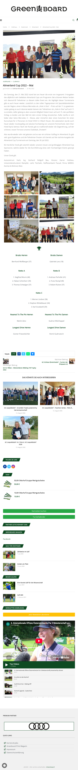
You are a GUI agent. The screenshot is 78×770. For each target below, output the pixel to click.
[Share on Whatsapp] (28, 353)
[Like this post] (14, 353)
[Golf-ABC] (9, 598)
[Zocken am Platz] (9, 567)
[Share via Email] (33, 353)
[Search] (73, 20)
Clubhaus (14, 27)
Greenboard (50, 767)
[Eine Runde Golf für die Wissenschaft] (9, 586)
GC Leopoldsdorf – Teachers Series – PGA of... (57, 408)
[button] (4, 765)
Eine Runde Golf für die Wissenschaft (30, 583)
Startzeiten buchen (39, 511)
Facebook (6, 539)
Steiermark (24, 27)
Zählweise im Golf (23, 552)
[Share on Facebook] (19, 353)
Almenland (35, 27)
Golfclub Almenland (18, 88)
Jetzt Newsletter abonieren (39, 614)
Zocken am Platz (22, 564)
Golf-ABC (20, 595)
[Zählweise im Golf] (9, 555)
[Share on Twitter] (23, 353)
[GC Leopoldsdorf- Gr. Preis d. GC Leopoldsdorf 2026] (20, 427)
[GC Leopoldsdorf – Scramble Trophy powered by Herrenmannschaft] (20, 393)
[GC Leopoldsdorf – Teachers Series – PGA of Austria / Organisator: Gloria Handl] (57, 393)
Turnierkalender (39, 517)
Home (5, 27)
